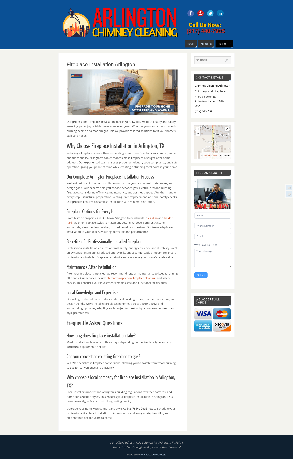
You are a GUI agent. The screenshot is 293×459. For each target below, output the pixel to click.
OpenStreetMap (210, 155)
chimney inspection (119, 278)
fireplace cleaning (144, 278)
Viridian (153, 218)
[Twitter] (289, 194)
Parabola (145, 454)
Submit (201, 275)
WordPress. (159, 454)
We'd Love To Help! (205, 245)
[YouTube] (289, 187)
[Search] (226, 60)
